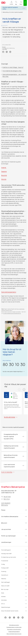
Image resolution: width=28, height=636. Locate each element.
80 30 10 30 (14, 364)
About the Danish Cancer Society (9, 610)
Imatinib (3, 167)
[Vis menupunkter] (14, 8)
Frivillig (3, 564)
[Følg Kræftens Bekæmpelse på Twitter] (14, 618)
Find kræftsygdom (6, 550)
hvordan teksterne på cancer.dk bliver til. (12, 313)
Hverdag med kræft (6, 553)
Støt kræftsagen (5, 582)
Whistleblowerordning (14, 625)
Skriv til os (7, 499)
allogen (14, 224)
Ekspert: (4, 47)
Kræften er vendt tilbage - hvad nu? (12, 67)
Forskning (3, 571)
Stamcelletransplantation (8, 292)
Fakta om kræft (5, 585)
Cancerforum (4, 575)
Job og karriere (6, 529)
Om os (3, 603)
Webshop (3, 578)
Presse (3, 510)
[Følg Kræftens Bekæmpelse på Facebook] (5, 618)
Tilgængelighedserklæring (14, 631)
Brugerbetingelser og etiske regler (14, 627)
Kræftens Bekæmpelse (13, 486)
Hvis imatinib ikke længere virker (12, 71)
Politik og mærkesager (8, 536)
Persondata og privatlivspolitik (14, 629)
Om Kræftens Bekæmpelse (9, 516)
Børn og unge (4, 589)
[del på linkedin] (10, 52)
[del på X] (7, 52)
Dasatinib (4, 171)
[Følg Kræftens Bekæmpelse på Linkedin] (18, 618)
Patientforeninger (5, 607)
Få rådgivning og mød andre (8, 557)
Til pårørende (4, 560)
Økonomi (4, 523)
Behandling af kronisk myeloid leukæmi (13, 12)
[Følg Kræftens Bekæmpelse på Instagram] (10, 618)
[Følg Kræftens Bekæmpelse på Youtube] (23, 618)
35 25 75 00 (7, 496)
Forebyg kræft (5, 568)
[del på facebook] (3, 52)
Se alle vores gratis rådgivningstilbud (12, 371)
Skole (2, 593)
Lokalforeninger (6, 542)
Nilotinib (3, 179)
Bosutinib (4, 175)
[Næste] (24, 389)
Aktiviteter (4, 600)
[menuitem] (11, 3)
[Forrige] (19, 389)
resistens (3, 130)
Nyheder (3, 596)
